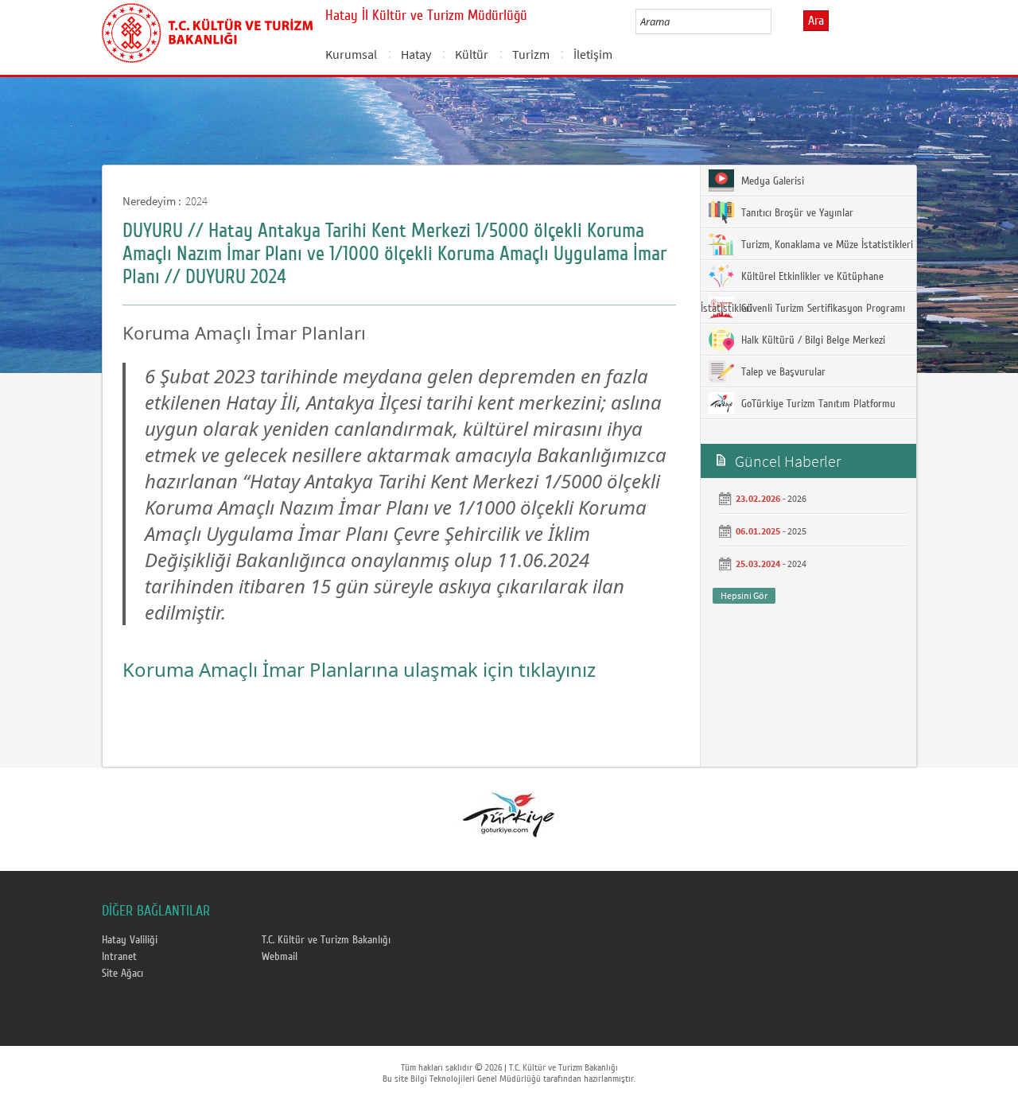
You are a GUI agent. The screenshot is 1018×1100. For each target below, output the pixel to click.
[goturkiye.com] (508, 814)
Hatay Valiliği (129, 940)
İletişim (592, 54)
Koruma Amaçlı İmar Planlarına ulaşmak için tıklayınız (359, 669)
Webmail (279, 956)
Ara (816, 21)
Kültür (471, 54)
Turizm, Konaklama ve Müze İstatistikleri (825, 245)
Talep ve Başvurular (782, 372)
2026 (796, 498)
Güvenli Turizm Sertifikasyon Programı (821, 308)
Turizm (531, 54)
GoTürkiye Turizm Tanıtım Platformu (817, 404)
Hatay (416, 54)
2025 (796, 531)
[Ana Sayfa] (207, 30)
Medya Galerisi (771, 181)
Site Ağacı (122, 973)
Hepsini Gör (744, 595)
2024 (196, 200)
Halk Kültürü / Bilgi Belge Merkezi (811, 340)
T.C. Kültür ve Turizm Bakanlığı (326, 940)
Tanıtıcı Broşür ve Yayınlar (795, 213)
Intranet (119, 956)
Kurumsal (351, 54)
